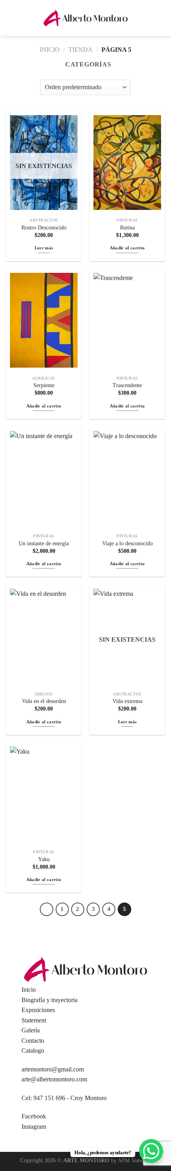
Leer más (44, 247)
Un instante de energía (44, 543)
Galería (30, 1030)
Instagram (33, 1126)
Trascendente (127, 385)
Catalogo (32, 1050)
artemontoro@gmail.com (52, 1069)
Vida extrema (127, 701)
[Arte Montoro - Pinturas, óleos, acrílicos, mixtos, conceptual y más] (85, 18)
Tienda (80, 49)
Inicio (50, 49)
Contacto (32, 1040)
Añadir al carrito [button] (127, 247)
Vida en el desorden (44, 701)
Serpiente (43, 385)
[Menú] (11, 17)
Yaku (44, 859)
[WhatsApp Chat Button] (151, 1151)
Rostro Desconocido (43, 228)
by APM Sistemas (130, 1160)
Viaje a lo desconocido (127, 543)
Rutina (127, 228)
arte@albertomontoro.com (54, 1079)
